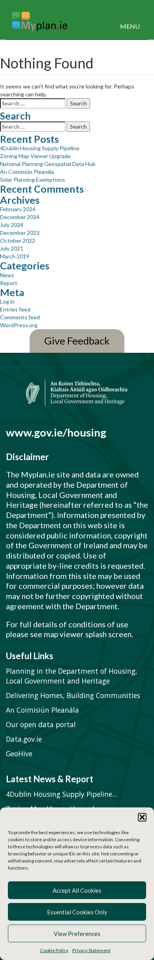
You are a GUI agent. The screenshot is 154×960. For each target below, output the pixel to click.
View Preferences (77, 933)
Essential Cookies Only (77, 912)
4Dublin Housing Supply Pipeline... (61, 794)
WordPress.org (19, 325)
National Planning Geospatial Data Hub (48, 163)
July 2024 (11, 224)
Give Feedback (77, 341)
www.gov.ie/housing (56, 432)
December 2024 (19, 217)
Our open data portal (41, 724)
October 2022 (17, 240)
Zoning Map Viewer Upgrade (35, 156)
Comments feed (20, 317)
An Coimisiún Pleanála (27, 171)
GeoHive (19, 753)
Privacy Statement (91, 950)
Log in (7, 301)
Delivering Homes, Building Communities (73, 695)
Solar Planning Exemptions (32, 179)
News (7, 275)
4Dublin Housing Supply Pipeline (39, 148)
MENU (130, 26)
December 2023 (19, 232)
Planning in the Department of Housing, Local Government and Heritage (71, 675)
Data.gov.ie (24, 739)
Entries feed (15, 309)
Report (8, 283)
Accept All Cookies (77, 890)
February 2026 (18, 209)
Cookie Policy (54, 950)
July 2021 (11, 248)
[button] (142, 817)
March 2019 (14, 256)
